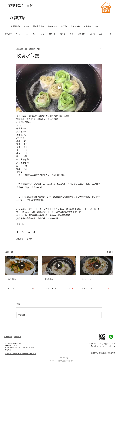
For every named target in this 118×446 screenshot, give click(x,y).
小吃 (71, 34)
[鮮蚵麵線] (59, 265)
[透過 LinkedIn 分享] (29, 232)
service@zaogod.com (106, 346)
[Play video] (59, 88)
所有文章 (8, 34)
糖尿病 (92, 34)
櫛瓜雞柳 (12, 279)
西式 (34, 34)
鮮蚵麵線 (49, 279)
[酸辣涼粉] (96, 265)
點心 (42, 34)
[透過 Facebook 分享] (17, 232)
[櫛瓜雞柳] (21, 265)
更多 (101, 34)
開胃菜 (62, 34)
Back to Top (63, 358)
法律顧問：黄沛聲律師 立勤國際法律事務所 (20, 354)
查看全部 (110, 252)
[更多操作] (100, 49)
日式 (26, 34)
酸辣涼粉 (87, 279)
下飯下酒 (52, 34)
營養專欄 (81, 34)
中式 (18, 34)
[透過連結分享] (34, 232)
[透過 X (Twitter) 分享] (23, 232)
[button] (110, 34)
